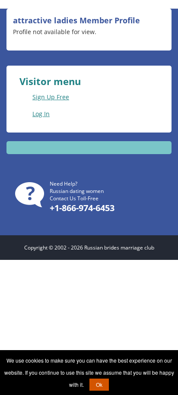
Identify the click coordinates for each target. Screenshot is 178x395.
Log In (41, 114)
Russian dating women (77, 191)
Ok (99, 384)
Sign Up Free (50, 97)
